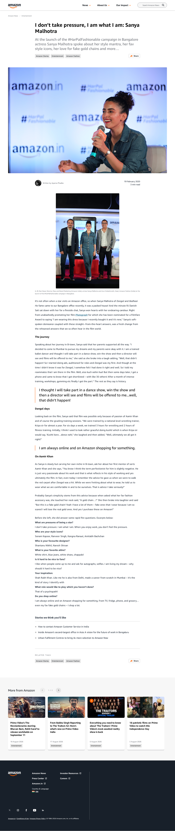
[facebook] (28, 810)
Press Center (38, 778)
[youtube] (36, 810)
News (85, 5)
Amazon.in (37, 783)
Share (136, 56)
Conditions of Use (23, 819)
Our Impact (122, 5)
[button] (89, 5)
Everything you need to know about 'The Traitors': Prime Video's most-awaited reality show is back (105, 727)
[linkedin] (44, 810)
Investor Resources (69, 773)
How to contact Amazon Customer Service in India (63, 626)
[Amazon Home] (14, 6)
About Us (102, 5)
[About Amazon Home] (14, 774)
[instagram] (19, 810)
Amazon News (13, 16)
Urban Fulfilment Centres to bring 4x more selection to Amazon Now (73, 637)
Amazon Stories (42, 56)
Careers (63, 778)
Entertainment (27, 16)
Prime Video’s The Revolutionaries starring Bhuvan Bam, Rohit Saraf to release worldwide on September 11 (24, 728)
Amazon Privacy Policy (37, 819)
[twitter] (11, 810)
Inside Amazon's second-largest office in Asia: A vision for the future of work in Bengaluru (83, 632)
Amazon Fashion (73, 56)
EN (37, 791)
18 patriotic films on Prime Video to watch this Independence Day (144, 725)
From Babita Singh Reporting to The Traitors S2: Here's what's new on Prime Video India (65, 727)
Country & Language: (40, 789)
